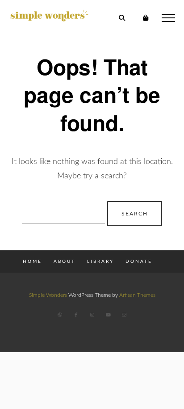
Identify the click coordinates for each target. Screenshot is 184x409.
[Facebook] (76, 314)
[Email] (124, 314)
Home (32, 261)
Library (100, 261)
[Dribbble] (60, 314)
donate (138, 261)
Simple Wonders (48, 295)
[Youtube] (108, 314)
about (64, 261)
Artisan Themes (137, 295)
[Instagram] (92, 314)
